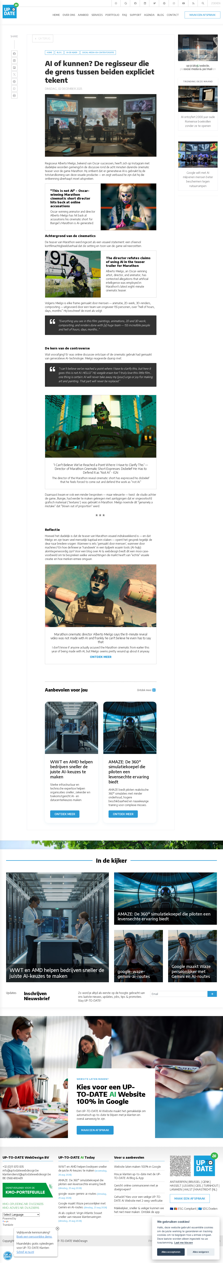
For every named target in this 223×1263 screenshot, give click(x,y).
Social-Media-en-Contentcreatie (98, 52)
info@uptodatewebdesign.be (21, 1170)
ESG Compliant (187, 1208)
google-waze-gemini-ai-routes (77, 1193)
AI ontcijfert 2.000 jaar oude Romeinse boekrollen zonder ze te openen (198, 121)
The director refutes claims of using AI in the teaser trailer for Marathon (128, 262)
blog (59, 52)
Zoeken (215, 3)
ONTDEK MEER (101, 657)
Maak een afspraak (95, 1130)
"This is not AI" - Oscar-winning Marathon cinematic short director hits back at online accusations (70, 198)
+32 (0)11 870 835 (13, 1166)
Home (49, 52)
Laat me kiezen (183, 1242)
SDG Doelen (209, 1208)
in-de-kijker (72, 52)
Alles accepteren (171, 1251)
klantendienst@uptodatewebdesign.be (27, 1174)
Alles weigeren (201, 1251)
